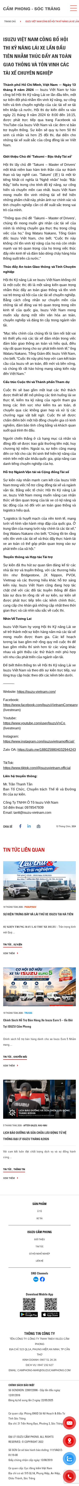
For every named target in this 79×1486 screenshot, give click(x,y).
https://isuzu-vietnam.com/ (36, 691)
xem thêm (9, 953)
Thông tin (19, 1169)
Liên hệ (39, 1260)
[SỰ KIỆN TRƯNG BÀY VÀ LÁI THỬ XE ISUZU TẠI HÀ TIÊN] (39, 880)
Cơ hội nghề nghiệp (39, 1253)
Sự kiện (17, 944)
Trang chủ (10, 21)
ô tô (39, 1211)
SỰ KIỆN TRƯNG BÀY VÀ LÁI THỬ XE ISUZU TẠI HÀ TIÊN (38, 914)
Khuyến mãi (20, 1056)
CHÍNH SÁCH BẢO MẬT (21, 1385)
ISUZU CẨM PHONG (39, 1232)
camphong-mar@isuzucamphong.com (44, 1370)
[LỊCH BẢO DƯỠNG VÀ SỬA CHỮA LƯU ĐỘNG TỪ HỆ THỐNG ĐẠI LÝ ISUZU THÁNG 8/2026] (39, 1099)
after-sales (30, 1125)
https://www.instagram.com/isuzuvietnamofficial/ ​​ (39, 741)
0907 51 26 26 (48, 1359)
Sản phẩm (39, 1204)
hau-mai (42, 1125)
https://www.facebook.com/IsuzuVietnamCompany (40, 705)
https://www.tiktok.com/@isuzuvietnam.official (37, 768)
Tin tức (7, 944)
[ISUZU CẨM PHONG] (33, 8)
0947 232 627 (45, 1365)
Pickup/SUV (30, 906)
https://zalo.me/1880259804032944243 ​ (46, 749)
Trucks (28, 1012)
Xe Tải (39, 1218)
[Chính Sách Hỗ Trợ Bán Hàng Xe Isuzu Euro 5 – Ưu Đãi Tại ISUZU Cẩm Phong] (39, 986)
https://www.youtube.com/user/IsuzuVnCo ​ (34, 723)
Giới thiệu (39, 1239)
